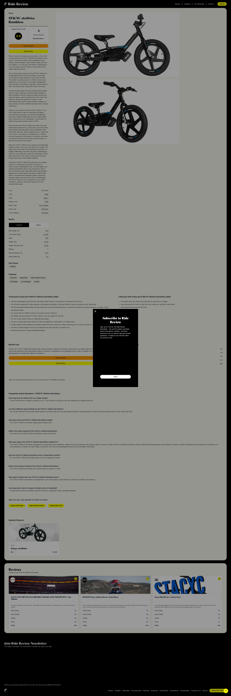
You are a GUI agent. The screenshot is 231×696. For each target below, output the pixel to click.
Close (115, 376)
